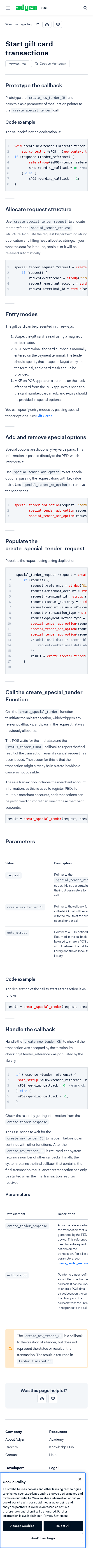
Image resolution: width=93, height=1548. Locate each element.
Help (52, 1454)
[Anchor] (2, 85)
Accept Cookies (22, 1526)
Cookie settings (43, 1538)
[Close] (80, 1479)
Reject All (63, 1526)
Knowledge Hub (61, 1447)
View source (17, 64)
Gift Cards (44, 416)
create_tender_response (74, 1263)
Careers (11, 1447)
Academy (56, 1439)
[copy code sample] (83, 143)
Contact (11, 1454)
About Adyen (15, 1439)
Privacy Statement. (56, 1516)
